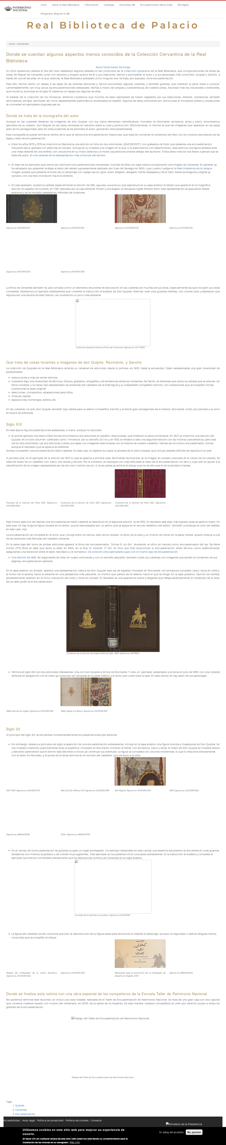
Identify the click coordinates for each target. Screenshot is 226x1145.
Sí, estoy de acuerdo (171, 1132)
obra (137, 755)
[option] (113, 238)
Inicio (44, 5)
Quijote (19, 1105)
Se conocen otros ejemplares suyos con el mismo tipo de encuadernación (133, 551)
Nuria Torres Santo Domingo (113, 67)
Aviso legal (28, 1120)
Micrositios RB (127, 5)
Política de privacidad (50, 1120)
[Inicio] (18, 12)
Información (92, 5)
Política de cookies (77, 1120)
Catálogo (109, 5)
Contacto (96, 1120)
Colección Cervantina (137, 70)
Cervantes (21, 1109)
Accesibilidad (12, 1120)
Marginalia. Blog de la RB (55, 13)
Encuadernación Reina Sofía (156, 5)
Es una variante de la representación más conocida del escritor (67, 155)
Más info (75, 1142)
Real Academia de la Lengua (194, 168)
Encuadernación (25, 1114)
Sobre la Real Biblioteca (65, 5)
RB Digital (183, 5)
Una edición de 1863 (23, 557)
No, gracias (194, 1132)
